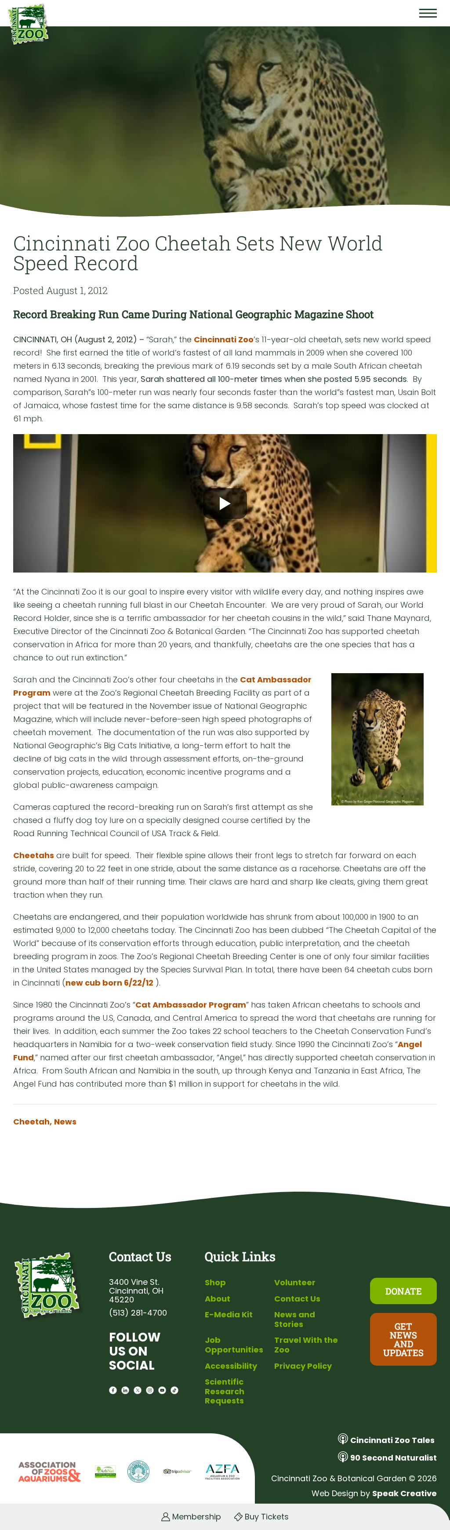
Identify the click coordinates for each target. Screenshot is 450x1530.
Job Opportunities (234, 1344)
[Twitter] (138, 1391)
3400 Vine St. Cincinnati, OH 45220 (136, 1291)
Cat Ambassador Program (190, 1004)
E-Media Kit (229, 1314)
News (65, 1122)
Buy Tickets (267, 1516)
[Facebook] (113, 1391)
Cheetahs (33, 855)
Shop (215, 1282)
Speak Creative (404, 1493)
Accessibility (231, 1365)
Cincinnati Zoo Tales (392, 1440)
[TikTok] (174, 1391)
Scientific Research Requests (224, 1391)
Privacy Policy (303, 1365)
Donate (403, 1291)
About (217, 1298)
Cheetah (32, 1122)
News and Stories (294, 1319)
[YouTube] (162, 1391)
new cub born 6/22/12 (109, 982)
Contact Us (297, 1298)
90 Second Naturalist (393, 1457)
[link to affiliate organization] (48, 1472)
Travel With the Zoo (306, 1344)
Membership (196, 1516)
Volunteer (295, 1282)
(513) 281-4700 (138, 1313)
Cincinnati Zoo (224, 339)
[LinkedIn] (125, 1391)
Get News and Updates (403, 1339)
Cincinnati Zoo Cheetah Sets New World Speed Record (198, 253)
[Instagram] (150, 1391)
